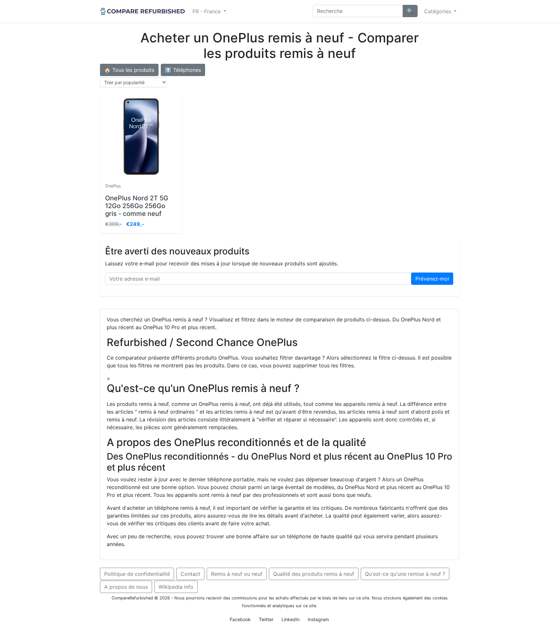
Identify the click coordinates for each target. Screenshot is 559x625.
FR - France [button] (207, 11)
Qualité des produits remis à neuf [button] (313, 574)
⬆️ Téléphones (183, 70)
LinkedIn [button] (290, 619)
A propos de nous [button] (126, 587)
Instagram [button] (318, 619)
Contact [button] (190, 574)
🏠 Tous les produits (129, 70)
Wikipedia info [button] (176, 587)
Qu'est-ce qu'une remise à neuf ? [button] (405, 574)
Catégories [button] (438, 11)
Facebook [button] (240, 619)
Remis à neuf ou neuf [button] (236, 574)
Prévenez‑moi (432, 278)
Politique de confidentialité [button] (137, 574)
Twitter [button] (266, 619)
